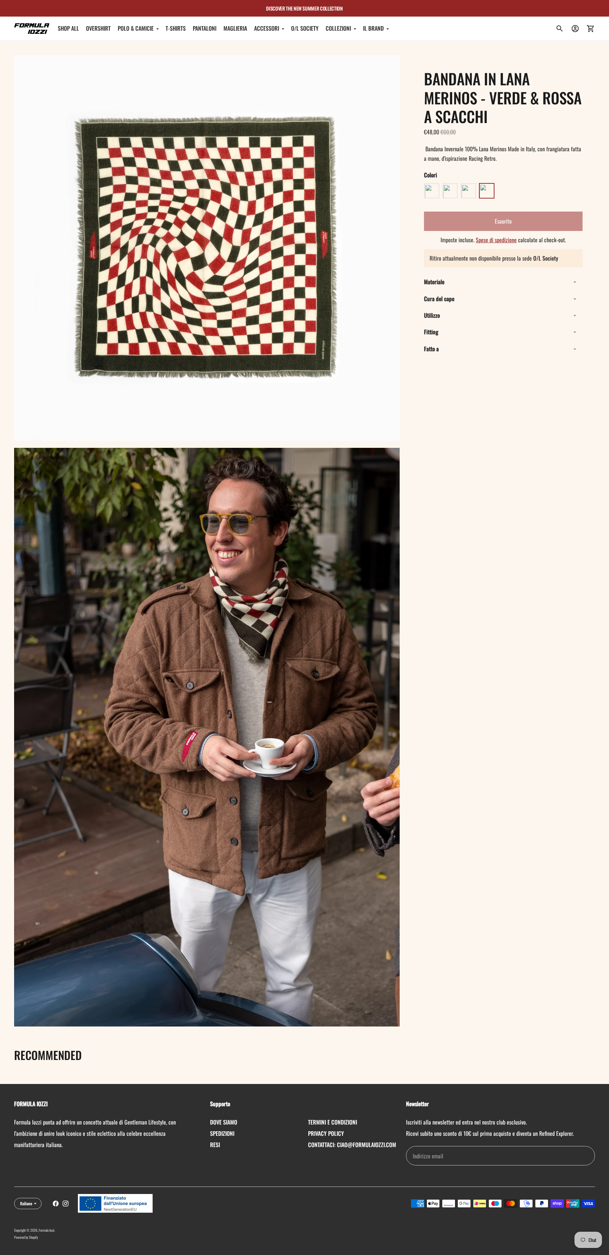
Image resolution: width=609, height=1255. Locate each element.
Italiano (26, 1203)
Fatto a (431, 349)
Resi (215, 1144)
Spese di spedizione (496, 240)
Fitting (431, 332)
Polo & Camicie (136, 28)
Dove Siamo (223, 1122)
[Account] (575, 28)
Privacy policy (326, 1133)
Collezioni (338, 28)
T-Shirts (176, 28)
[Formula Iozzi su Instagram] (65, 1203)
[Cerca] (559, 28)
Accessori (266, 28)
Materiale (434, 282)
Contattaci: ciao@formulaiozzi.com (352, 1144)
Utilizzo (432, 315)
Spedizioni (222, 1133)
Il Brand (373, 28)
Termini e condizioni (332, 1122)
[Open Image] (207, 248)
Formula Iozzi (46, 1230)
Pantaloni (204, 28)
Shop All (68, 28)
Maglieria (235, 28)
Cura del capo (439, 298)
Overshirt (98, 28)
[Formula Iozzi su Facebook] (55, 1203)
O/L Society (305, 28)
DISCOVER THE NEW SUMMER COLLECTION (304, 8)
